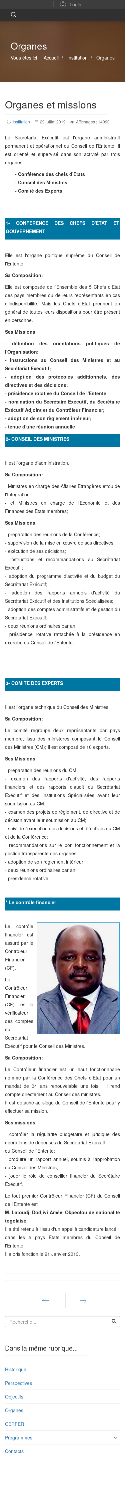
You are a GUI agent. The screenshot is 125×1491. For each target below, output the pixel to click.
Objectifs (14, 1396)
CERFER (14, 1423)
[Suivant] (83, 1300)
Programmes (18, 1437)
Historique (15, 1369)
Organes (14, 1410)
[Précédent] (45, 1300)
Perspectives (18, 1383)
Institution (21, 121)
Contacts (14, 1451)
